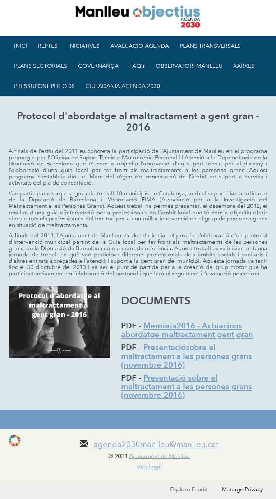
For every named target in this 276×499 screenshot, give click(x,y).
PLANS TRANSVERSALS (210, 45)
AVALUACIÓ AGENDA (139, 45)
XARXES (243, 65)
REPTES (48, 45)
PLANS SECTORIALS (40, 65)
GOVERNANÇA (98, 65)
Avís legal (149, 466)
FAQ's (137, 65)
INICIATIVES (84, 45)
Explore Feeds (188, 489)
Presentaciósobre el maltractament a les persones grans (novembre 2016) (186, 355)
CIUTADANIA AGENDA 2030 (123, 86)
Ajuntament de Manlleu (159, 456)
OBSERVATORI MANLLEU (189, 65)
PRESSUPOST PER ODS (44, 86)
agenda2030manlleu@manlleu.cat (154, 444)
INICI (20, 45)
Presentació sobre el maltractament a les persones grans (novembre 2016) (186, 386)
